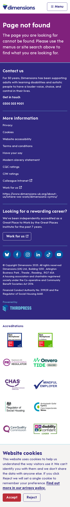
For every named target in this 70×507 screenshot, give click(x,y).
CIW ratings (11, 173)
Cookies (8, 131)
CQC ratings (11, 166)
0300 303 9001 (13, 103)
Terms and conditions (17, 145)
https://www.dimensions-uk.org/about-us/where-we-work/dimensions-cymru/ (30, 195)
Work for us (12, 187)
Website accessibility (17, 138)
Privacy (8, 125)
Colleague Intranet (17, 180)
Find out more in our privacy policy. (31, 485)
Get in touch (11, 97)
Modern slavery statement (21, 159)
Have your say (12, 152)
